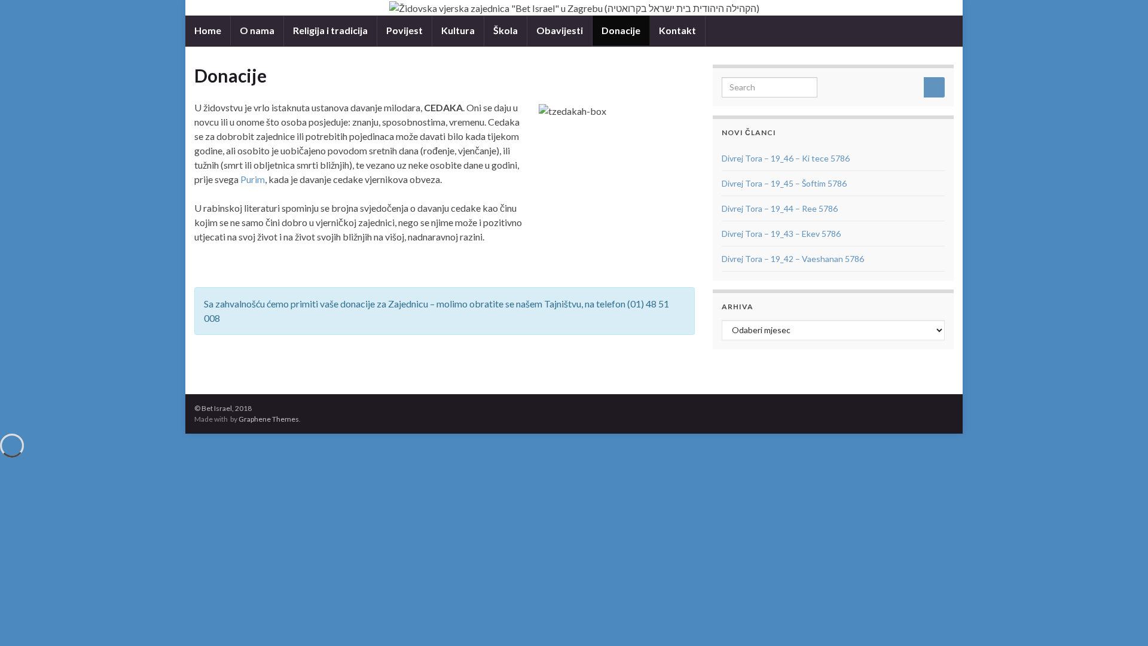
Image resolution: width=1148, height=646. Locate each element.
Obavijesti (559, 30)
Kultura (458, 30)
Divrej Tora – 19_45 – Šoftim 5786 (784, 183)
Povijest (404, 30)
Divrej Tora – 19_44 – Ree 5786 (780, 208)
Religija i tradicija (330, 30)
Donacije (621, 30)
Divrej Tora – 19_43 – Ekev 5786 (781, 233)
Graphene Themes (269, 419)
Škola (505, 30)
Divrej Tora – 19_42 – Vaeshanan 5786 (793, 259)
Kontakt (677, 30)
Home (207, 30)
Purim (252, 179)
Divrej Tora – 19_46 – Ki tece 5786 (786, 158)
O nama (257, 30)
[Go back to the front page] (574, 8)
